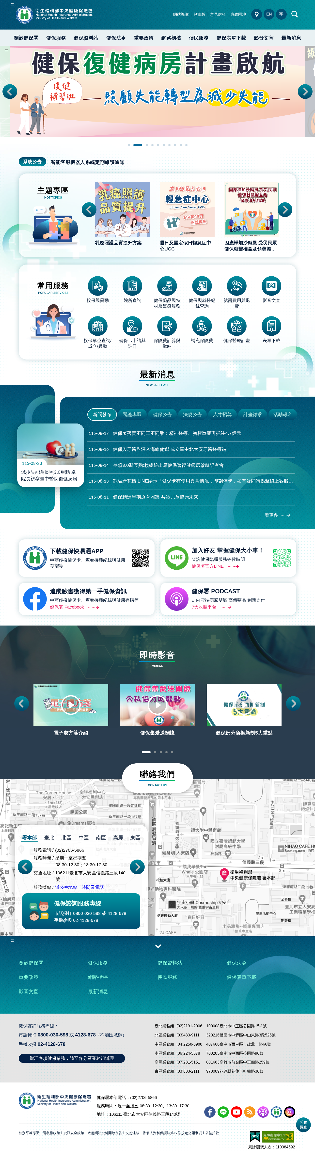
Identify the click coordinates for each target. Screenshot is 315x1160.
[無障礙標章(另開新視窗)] (278, 1137)
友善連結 (132, 1133)
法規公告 (192, 414)
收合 (158, 946)
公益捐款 (212, 1133)
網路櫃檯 (171, 38)
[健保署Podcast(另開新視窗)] (263, 1112)
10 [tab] (186, 145)
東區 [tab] (135, 837)
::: (12, 4)
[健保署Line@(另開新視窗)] (223, 1112)
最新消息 (291, 38)
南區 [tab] (101, 837)
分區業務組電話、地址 (256, 14)
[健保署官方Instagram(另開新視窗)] (289, 1112)
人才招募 (222, 414)
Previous (9, 91)
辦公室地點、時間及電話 (79, 887)
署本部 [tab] (29, 837)
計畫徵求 (252, 414)
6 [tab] (164, 145)
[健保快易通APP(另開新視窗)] (276, 1112)
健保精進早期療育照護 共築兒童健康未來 (143, 497)
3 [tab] (143, 145)
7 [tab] (169, 145)
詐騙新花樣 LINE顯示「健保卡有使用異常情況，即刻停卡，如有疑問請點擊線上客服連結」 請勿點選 (192, 481)
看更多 (271, 515)
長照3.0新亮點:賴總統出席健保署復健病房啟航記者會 (156, 465)
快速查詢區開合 (294, 14)
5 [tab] (158, 145)
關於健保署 (26, 38)
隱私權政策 (51, 1133)
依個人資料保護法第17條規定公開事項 (172, 1133)
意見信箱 (218, 14)
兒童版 (199, 14)
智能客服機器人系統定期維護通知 (88, 162)
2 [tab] (134, 145)
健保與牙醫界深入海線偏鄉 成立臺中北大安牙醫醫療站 (157, 449)
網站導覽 (181, 14)
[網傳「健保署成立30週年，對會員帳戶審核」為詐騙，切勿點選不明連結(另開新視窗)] (157, 91)
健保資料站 (86, 38)
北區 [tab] (66, 837)
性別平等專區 (29, 1133)
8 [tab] (175, 145)
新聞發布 (102, 414)
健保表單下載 (231, 38)
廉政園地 (238, 14)
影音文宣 (264, 38)
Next (305, 91)
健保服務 (56, 38)
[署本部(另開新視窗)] (157, 889)
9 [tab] (181, 145)
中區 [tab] (84, 837)
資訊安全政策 (73, 1133)
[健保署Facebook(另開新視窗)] (210, 1112)
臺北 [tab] (49, 837)
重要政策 (144, 38)
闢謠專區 (132, 414)
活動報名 (282, 414)
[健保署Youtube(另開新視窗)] (236, 1112)
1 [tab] (129, 145)
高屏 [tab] (118, 837)
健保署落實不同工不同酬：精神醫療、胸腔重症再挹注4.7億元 (165, 433)
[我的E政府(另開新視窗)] (255, 1137)
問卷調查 (303, 1124)
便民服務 (199, 38)
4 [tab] (152, 145)
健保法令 (116, 38)
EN (269, 14)
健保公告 (162, 414)
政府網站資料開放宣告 (105, 1133)
